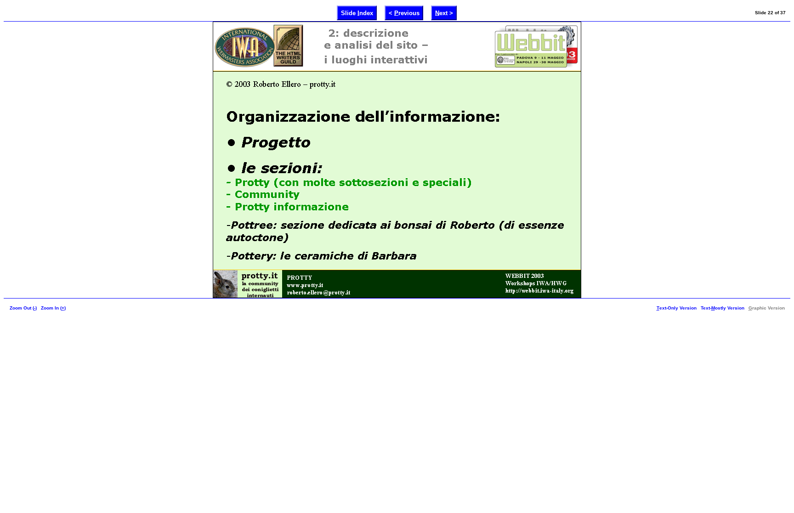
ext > (444, 12)
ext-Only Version (677, 307)
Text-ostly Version (722, 307)
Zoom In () (53, 307)
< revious (404, 12)
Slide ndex (357, 12)
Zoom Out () (23, 307)
